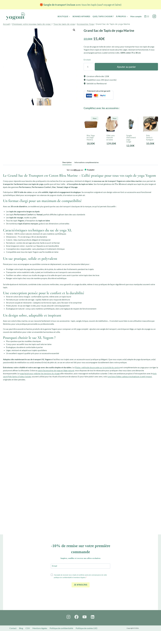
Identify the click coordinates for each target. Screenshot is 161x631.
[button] (74, 30)
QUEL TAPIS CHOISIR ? (103, 16)
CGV (28, 628)
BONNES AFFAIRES (81, 16)
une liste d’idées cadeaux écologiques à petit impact (130, 376)
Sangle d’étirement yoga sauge (131, 138)
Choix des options (111, 149)
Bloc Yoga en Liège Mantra (91, 137)
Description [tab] (67, 162)
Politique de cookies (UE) (86, 628)
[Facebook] (76, 617)
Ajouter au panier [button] (92, 149)
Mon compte (136, 16)
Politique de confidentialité (61, 628)
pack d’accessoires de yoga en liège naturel (56, 370)
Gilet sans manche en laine (110, 137)
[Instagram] (154, 16)
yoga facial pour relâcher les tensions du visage (40, 373)
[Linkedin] (93, 617)
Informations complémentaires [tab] (86, 162)
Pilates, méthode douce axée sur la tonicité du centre (97, 367)
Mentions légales (39, 628)
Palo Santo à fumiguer (150, 137)
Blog (21, 628)
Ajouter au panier (126, 66)
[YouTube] (84, 617)
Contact (12, 628)
